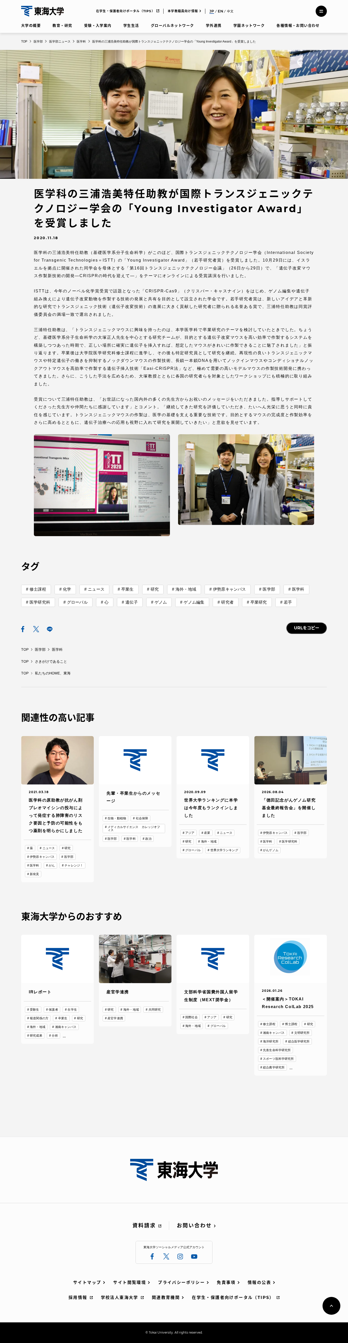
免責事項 (226, 1282)
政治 (148, 838)
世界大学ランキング (224, 850)
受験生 (34, 1009)
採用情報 (78, 1297)
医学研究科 (40, 602)
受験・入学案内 (98, 25)
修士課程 (38, 589)
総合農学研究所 (274, 1067)
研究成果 (36, 1035)
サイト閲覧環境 (129, 1282)
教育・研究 (62, 25)
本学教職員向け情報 (183, 11)
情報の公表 (259, 1282)
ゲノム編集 (194, 602)
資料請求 (144, 1226)
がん (52, 865)
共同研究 (155, 1009)
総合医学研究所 (299, 1041)
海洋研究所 (270, 1041)
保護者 (53, 1009)
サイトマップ (87, 1282)
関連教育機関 (166, 1297)
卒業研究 (258, 602)
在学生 (72, 1009)
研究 (155, 589)
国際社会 (191, 1017)
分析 (55, 1035)
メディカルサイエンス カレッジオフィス (134, 828)
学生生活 (131, 25)
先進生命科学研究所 (277, 1050)
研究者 (227, 602)
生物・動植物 (117, 818)
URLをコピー (306, 628)
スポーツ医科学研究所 (278, 1059)
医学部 (269, 589)
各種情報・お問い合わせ (297, 25)
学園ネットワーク (249, 25)
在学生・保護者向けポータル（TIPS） (125, 11)
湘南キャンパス (66, 1027)
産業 (207, 833)
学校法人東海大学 (119, 1297)
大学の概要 (31, 25)
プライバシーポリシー (181, 1282)
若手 (288, 602)
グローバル (77, 602)
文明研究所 (302, 1033)
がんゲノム (270, 850)
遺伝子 (131, 602)
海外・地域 (186, 589)
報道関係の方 (39, 1018)
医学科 (298, 589)
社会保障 (142, 818)
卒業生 (127, 589)
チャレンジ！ (73, 865)
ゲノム (161, 602)
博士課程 (291, 1024)
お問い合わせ (194, 1226)
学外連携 (214, 25)
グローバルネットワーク (172, 25)
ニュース (96, 589)
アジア (189, 833)
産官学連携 (115, 1018)
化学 (67, 589)
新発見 (34, 874)
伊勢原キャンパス (229, 589)
